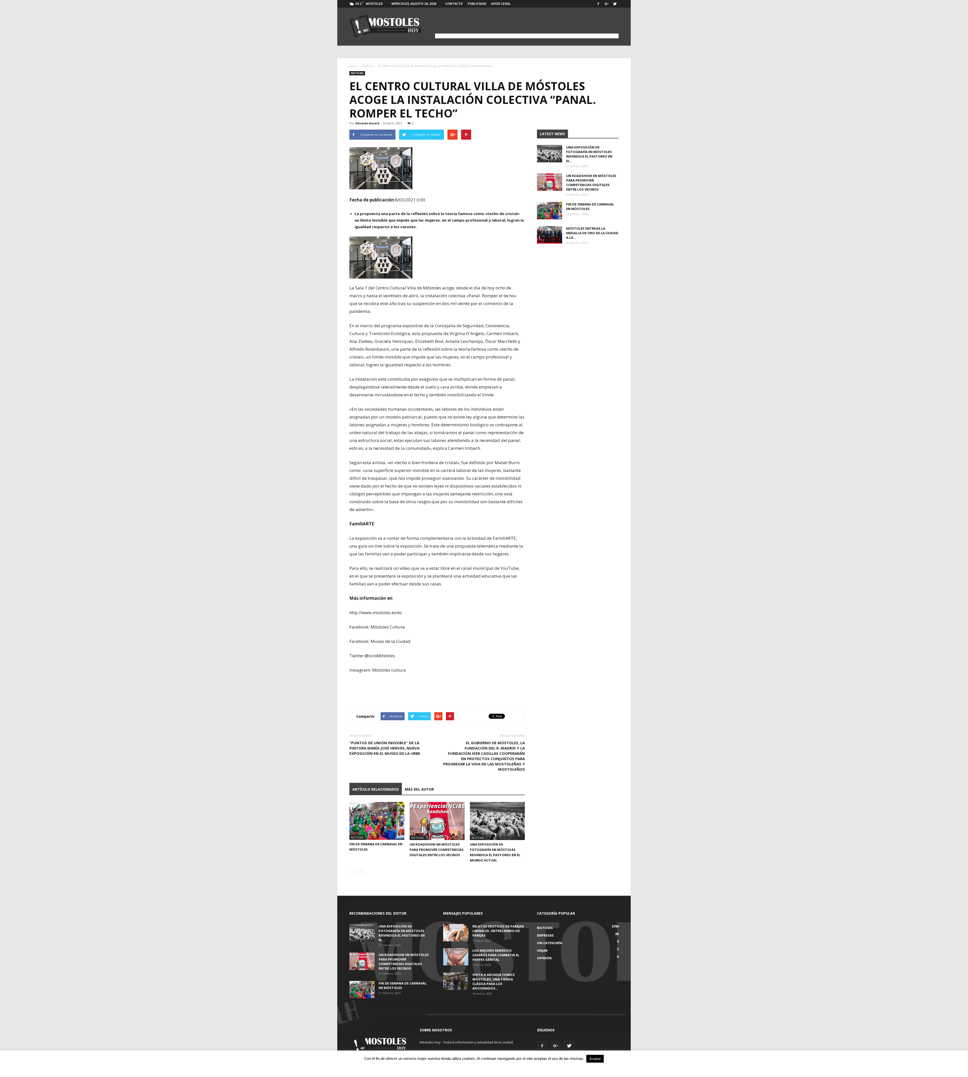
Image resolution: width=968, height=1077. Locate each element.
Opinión (544, 958)
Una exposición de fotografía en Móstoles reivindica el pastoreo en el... (589, 154)
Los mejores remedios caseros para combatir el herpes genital (495, 955)
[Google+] (606, 4)
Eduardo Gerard (367, 123)
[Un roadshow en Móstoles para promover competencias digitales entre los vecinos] (437, 821)
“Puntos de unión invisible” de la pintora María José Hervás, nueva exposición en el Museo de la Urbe (384, 748)
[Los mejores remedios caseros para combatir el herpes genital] (455, 957)
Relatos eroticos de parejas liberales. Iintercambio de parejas (498, 931)
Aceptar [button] (595, 1059)
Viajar (542, 950)
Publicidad (477, 4)
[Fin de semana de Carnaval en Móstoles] (376, 821)
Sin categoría (549, 943)
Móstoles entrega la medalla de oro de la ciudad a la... (592, 233)
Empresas (545, 935)
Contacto (454, 4)
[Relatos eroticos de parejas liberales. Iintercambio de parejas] (455, 932)
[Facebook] (598, 4)
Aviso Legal (501, 4)
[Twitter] (615, 4)
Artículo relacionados (375, 789)
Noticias (367, 66)
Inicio (353, 66)
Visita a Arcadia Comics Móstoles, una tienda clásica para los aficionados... (493, 981)
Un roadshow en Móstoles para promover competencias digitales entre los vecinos (437, 849)
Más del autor (419, 789)
